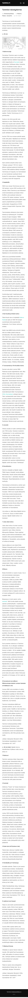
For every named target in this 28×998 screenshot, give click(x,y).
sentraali (4, 601)
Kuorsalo (16, 62)
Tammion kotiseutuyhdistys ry (14, 992)
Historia (19, 13)
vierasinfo (9, 15)
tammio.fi (6, 3)
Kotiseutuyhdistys (9, 13)
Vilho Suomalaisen (8, 394)
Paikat (4, 15)
